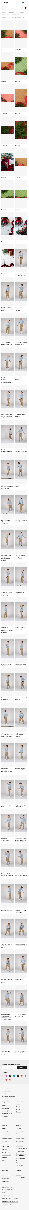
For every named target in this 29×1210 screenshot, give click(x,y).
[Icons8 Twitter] (10, 1076)
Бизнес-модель (20, 1131)
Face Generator (6, 1152)
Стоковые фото (6, 1111)
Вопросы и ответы (6, 1175)
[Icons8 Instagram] (2, 1076)
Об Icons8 (18, 1128)
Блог (17, 1133)
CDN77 (10, 1204)
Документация (5, 1178)
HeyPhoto (4, 1157)
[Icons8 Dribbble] (6, 1076)
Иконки (4, 1105)
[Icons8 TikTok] (17, 1076)
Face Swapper (5, 1149)
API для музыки (20, 1151)
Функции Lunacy (6, 1133)
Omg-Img (18, 1162)
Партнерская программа (8, 1096)
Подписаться (22, 1067)
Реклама (4, 1093)
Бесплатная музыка (7, 1113)
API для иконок (20, 1141)
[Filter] (25, 8)
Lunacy (18, 1103)
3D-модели (5, 1116)
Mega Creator (5, 1141)
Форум (3, 1173)
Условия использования (8, 1190)
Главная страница (6, 1090)
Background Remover (7, 1146)
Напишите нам (5, 1181)
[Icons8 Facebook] (14, 1076)
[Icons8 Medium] (2, 1079)
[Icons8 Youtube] (21, 1076)
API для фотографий (21, 1148)
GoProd (18, 1109)
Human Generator (6, 1154)
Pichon (18, 1106)
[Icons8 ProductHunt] (10, 1079)
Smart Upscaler (5, 1144)
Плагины (18, 1111)
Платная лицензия (21, 1177)
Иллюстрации (5, 1108)
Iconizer (4, 1160)
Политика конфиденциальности (10, 1198)
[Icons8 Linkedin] (25, 1076)
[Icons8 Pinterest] (6, 1079)
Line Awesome (20, 1165)
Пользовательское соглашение (10, 1201)
